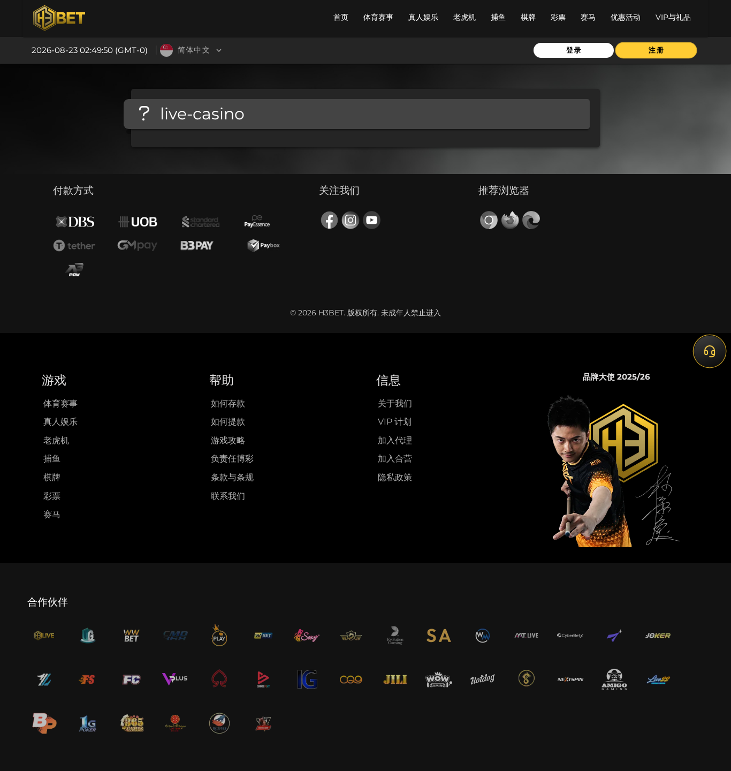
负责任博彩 (232, 458)
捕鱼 (51, 458)
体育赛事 (60, 403)
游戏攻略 (228, 440)
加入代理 (395, 440)
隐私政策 (395, 477)
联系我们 (228, 496)
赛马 (51, 514)
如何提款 (228, 422)
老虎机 (56, 440)
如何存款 (228, 403)
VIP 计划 (395, 422)
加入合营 (395, 458)
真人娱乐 (60, 422)
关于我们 (395, 403)
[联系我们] (710, 351)
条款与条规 (232, 477)
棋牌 (51, 477)
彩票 (51, 496)
